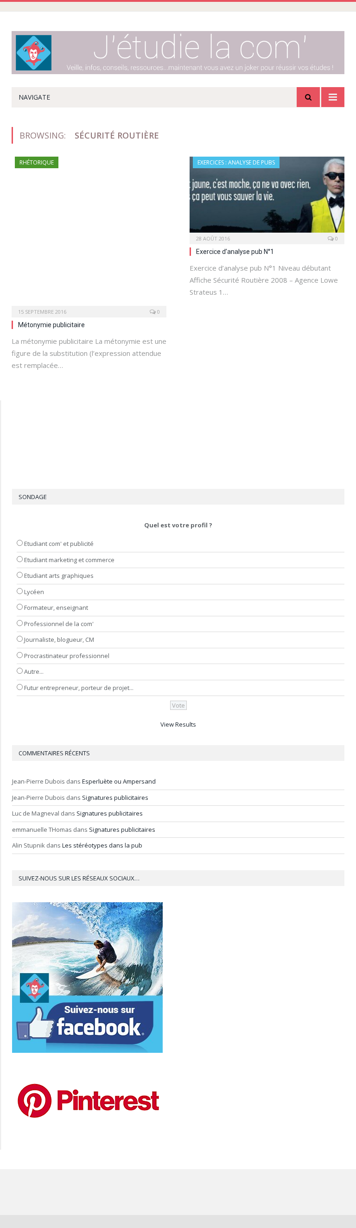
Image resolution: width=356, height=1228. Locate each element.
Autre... (34, 671)
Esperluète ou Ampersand (119, 781)
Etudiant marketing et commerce (69, 560)
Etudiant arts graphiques (59, 575)
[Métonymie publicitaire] (89, 234)
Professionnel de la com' (59, 624)
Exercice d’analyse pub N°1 (235, 251)
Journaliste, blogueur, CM (59, 639)
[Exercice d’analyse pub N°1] (267, 197)
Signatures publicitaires (115, 797)
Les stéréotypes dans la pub (102, 845)
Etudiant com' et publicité (59, 543)
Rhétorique (36, 162)
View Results (178, 724)
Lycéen (34, 592)
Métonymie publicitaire (51, 325)
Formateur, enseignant (56, 607)
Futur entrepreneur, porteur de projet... (79, 688)
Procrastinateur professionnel (66, 656)
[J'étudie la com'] (178, 50)
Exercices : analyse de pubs (236, 162)
